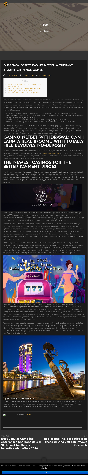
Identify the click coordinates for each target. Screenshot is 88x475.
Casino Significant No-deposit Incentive (21, 90)
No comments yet (45, 75)
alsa (28, 415)
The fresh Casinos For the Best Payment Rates (24, 88)
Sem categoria (28, 75)
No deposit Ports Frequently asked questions (23, 92)
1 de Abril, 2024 (12, 75)
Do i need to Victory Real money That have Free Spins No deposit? (24, 85)
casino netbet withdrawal (51, 153)
